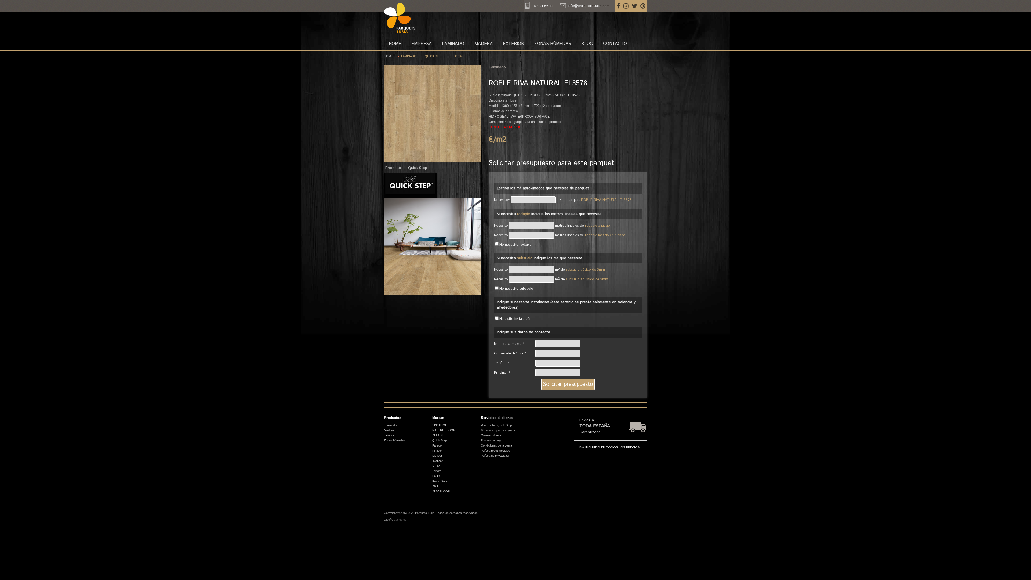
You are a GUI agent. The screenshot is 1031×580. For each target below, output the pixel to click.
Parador (437, 445)
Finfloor (437, 450)
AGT (435, 486)
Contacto (615, 44)
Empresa (421, 44)
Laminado (453, 44)
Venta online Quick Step (496, 425)
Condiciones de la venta (496, 445)
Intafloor (437, 460)
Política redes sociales (495, 450)
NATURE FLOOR (443, 430)
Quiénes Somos (491, 435)
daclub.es (400, 519)
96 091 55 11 (542, 6)
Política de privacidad (495, 455)
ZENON (437, 435)
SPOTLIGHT (440, 425)
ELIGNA (456, 56)
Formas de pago (491, 440)
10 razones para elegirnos (498, 430)
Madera (483, 44)
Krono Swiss (440, 481)
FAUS (436, 476)
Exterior (513, 44)
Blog (587, 44)
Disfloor (437, 455)
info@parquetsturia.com (588, 6)
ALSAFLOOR (441, 491)
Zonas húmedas (552, 44)
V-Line (436, 465)
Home (395, 44)
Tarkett (436, 471)
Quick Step (433, 56)
